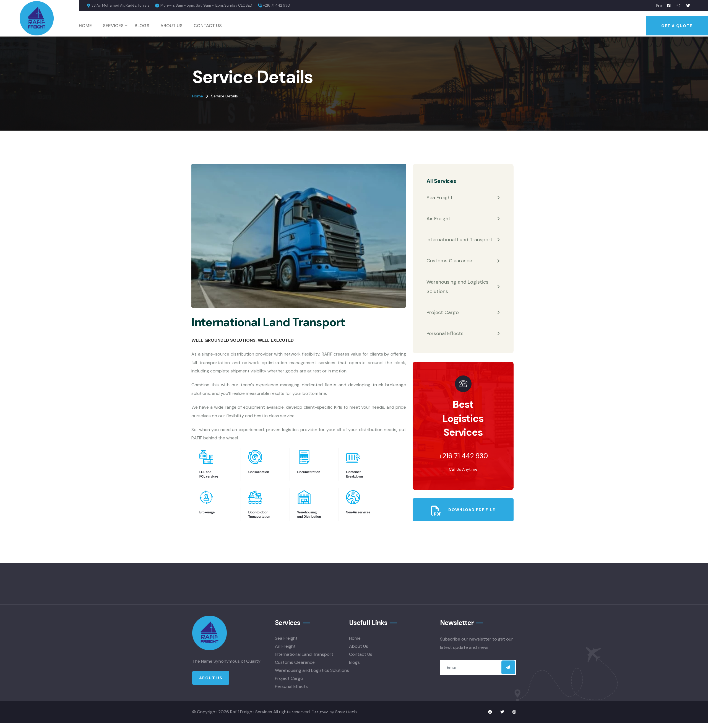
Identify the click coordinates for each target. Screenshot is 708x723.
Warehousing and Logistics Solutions (457, 287)
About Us (171, 25)
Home (85, 25)
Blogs (142, 25)
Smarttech (346, 712)
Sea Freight (439, 197)
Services (113, 25)
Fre (659, 5)
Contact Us (208, 25)
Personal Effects (445, 333)
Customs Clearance (449, 260)
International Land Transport (459, 239)
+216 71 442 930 (276, 5)
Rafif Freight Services (251, 712)
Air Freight (438, 218)
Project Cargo (442, 312)
